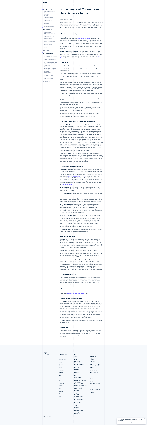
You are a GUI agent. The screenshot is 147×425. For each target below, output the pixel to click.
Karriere (91, 378)
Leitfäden (92, 354)
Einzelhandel (76, 390)
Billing (60, 361)
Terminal (60, 394)
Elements (61, 372)
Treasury (61, 396)
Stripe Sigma (61, 391)
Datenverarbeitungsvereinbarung (50, 48)
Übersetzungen (46, 50)
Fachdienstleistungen (78, 387)
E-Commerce (77, 361)
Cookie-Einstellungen (94, 370)
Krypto (60, 369)
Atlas (60, 357)
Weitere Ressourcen (94, 372)
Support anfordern (93, 387)
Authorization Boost (63, 359)
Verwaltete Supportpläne (95, 389)
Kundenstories (93, 356)
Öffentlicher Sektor (78, 388)
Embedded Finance (78, 362)
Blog (91, 358)
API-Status (76, 407)
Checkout (61, 364)
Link (60, 380)
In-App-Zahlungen (77, 367)
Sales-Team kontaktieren (95, 383)
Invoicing (60, 377)
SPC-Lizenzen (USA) (48, 38)
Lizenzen (92, 367)
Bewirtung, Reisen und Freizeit (80, 380)
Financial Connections (63, 373)
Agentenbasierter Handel (79, 358)
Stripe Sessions (93, 361)
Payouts (60, 386)
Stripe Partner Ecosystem (79, 397)
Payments (61, 385)
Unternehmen (77, 354)
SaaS (75, 374)
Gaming (75, 379)
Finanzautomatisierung (78, 364)
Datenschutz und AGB (94, 362)
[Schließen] (144, 419)
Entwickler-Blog (77, 413)
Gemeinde (92, 359)
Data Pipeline (61, 370)
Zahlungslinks (61, 383)
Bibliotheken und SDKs (78, 410)
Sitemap (91, 369)
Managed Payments (63, 381)
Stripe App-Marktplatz (78, 396)
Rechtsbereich (46, 8)
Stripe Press (92, 381)
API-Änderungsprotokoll (79, 408)
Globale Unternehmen (78, 366)
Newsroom (92, 380)
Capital (60, 362)
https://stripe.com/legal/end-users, (77, 176)
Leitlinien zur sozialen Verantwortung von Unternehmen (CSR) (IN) (49, 77)
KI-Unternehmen (77, 375)
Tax (59, 393)
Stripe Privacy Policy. (66, 184)
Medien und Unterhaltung (79, 383)
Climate (60, 365)
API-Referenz (77, 405)
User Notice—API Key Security (50, 59)
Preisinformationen (63, 356)
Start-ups (76, 356)
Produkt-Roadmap (93, 376)
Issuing (60, 378)
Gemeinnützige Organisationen (80, 385)
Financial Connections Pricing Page (75, 293)
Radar (60, 388)
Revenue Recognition (63, 390)
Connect (60, 367)
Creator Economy (77, 377)
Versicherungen (77, 382)
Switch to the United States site (124, 422)
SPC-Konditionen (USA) (49, 36)
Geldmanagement (78, 370)
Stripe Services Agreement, (83, 38)
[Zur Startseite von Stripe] (45, 353)
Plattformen (76, 372)
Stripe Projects (77, 412)
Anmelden (92, 392)
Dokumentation (77, 404)
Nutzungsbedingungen (48, 17)
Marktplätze (76, 369)
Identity (60, 375)
